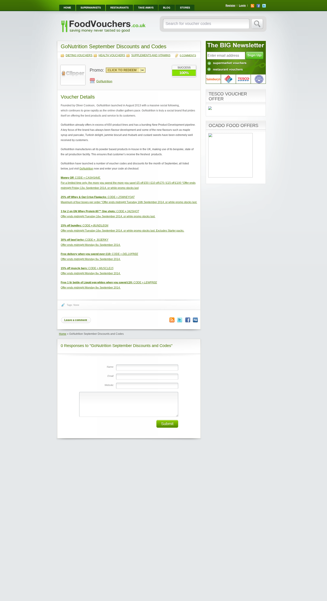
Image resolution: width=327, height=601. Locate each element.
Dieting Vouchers (79, 55)
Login (242, 5)
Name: (110, 366)
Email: (110, 376)
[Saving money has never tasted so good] (103, 33)
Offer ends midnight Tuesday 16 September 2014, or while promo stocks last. (108, 216)
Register (230, 5)
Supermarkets (91, 7)
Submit (167, 424)
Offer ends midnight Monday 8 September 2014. (91, 244)
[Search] (257, 24)
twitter (264, 6)
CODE (100, 211)
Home (67, 7)
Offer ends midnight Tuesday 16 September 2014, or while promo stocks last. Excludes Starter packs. (122, 230)
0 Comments (188, 55)
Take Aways (145, 7)
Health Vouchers (112, 55)
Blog (166, 7)
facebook (258, 6)
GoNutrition (104, 81)
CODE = (99, 254)
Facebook (187, 320)
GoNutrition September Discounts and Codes (113, 46)
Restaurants (119, 7)
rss (252, 6)
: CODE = (80, 177)
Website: (109, 385)
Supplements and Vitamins (150, 55)
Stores (185, 7)
